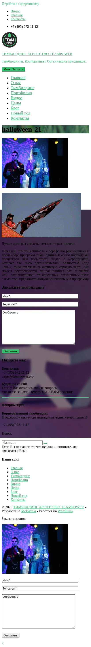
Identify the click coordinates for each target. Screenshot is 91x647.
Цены (16, 102)
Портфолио (21, 92)
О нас (16, 82)
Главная (17, 15)
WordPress (65, 511)
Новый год (20, 113)
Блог (15, 107)
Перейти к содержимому (20, 4)
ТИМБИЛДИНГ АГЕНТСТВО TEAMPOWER (48, 507)
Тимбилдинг (22, 87)
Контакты (18, 19)
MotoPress (28, 511)
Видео (15, 11)
